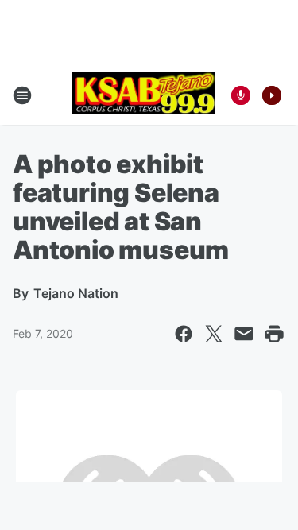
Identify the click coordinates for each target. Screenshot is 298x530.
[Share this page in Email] (244, 334)
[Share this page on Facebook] (183, 334)
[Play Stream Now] (271, 95)
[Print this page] (274, 334)
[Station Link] (143, 95)
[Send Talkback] (240, 95)
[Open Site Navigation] (22, 95)
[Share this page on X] (214, 334)
